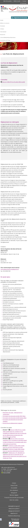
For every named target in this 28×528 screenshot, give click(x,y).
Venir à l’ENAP (6, 472)
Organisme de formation (20, 17)
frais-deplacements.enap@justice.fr (10, 269)
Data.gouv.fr (14, 492)
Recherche (2, 34)
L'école (1, 20)
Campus (2, 29)
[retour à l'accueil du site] (18, 9)
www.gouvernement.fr (14, 511)
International (3, 31)
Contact (24, 1)
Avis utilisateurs (14, 490)
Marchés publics (7, 1)
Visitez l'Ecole (14, 485)
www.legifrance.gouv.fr (14, 506)
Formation (2, 26)
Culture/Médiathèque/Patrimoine (7, 37)
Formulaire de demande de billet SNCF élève (14, 416)
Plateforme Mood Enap (14, 516)
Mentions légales (14, 495)
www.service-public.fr (14, 508)
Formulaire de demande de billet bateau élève (14, 418)
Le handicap (23, 3)
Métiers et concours (4, 23)
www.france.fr (14, 513)
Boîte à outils (17, 1)
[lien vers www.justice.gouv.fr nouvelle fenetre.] (4, 10)
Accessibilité (14, 488)
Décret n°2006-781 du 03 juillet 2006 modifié (13, 82)
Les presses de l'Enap (5, 40)
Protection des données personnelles (14, 497)
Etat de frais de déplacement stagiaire (12, 423)
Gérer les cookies (14, 500)
